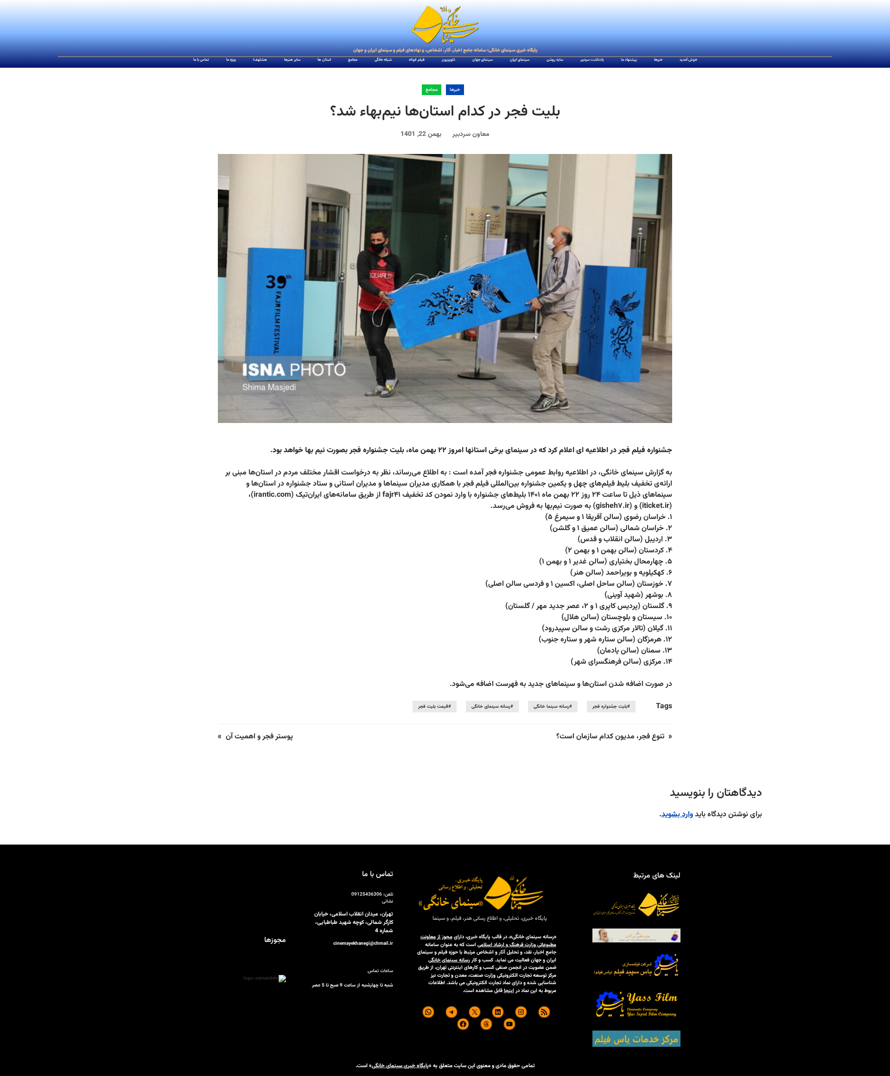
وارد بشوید (677, 814)
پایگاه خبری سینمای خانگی (400, 1066)
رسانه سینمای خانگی (490, 706)
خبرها (455, 89)
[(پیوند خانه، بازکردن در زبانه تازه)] (445, 25)
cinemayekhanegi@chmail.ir (363, 943)
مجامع (432, 89)
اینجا (509, 991)
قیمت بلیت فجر (433, 706)
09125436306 (366, 894)
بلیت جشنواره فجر (609, 706)
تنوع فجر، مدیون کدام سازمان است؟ (610, 737)
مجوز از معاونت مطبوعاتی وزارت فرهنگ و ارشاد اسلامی (488, 941)
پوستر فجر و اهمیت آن (259, 737)
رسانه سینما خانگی (551, 706)
